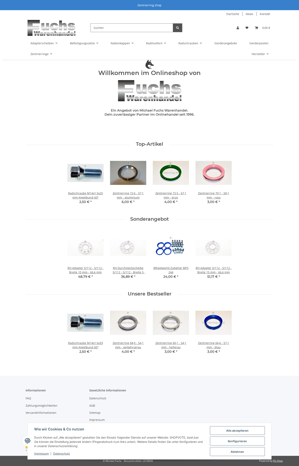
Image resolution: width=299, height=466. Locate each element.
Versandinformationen (41, 413)
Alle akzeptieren (237, 430)
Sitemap (94, 413)
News (249, 14)
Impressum (41, 453)
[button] (237, 28)
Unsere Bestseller (149, 294)
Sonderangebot (149, 219)
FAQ (28, 398)
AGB (92, 405)
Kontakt (265, 14)
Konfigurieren (237, 441)
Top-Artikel (149, 144)
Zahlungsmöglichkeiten (41, 405)
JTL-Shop (278, 461)
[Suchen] (177, 27)
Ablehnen (237, 451)
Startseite (232, 14)
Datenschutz (61, 453)
